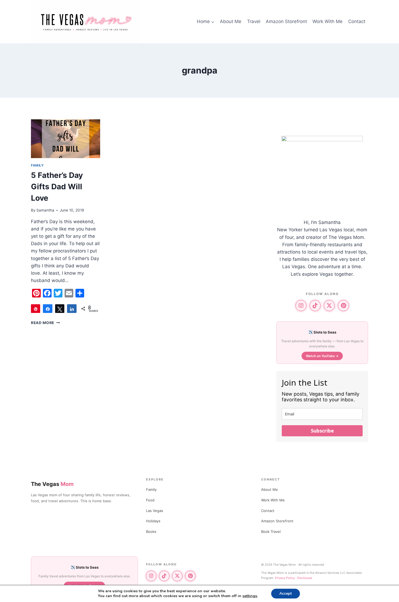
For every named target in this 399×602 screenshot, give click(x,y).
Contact (356, 21)
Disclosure (304, 578)
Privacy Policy (285, 578)
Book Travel (271, 531)
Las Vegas (154, 510)
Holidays (153, 521)
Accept (285, 593)
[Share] (47, 309)
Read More (45, 323)
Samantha (45, 210)
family (37, 165)
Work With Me (327, 21)
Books (151, 531)
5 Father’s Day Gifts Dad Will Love (57, 187)
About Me (230, 21)
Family (151, 489)
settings (249, 596)
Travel (253, 21)
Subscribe (322, 430)
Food (150, 500)
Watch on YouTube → (322, 356)
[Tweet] (59, 309)
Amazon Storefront (286, 21)
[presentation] (65, 138)
